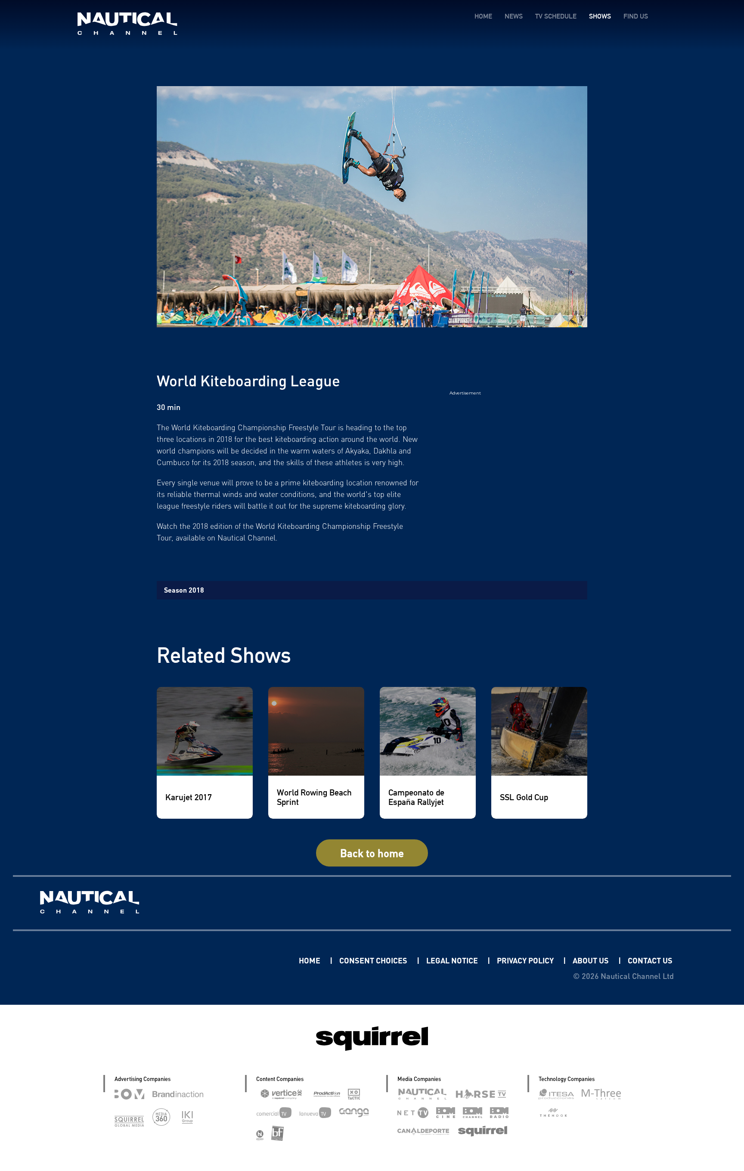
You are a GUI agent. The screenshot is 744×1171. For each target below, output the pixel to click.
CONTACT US (650, 960)
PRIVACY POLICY (526, 960)
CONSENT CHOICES (374, 960)
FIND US (635, 16)
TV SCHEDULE (556, 16)
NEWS (514, 16)
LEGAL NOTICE (453, 960)
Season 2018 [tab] (184, 589)
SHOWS (600, 16)
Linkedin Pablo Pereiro (245, 960)
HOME (483, 16)
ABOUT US (592, 960)
